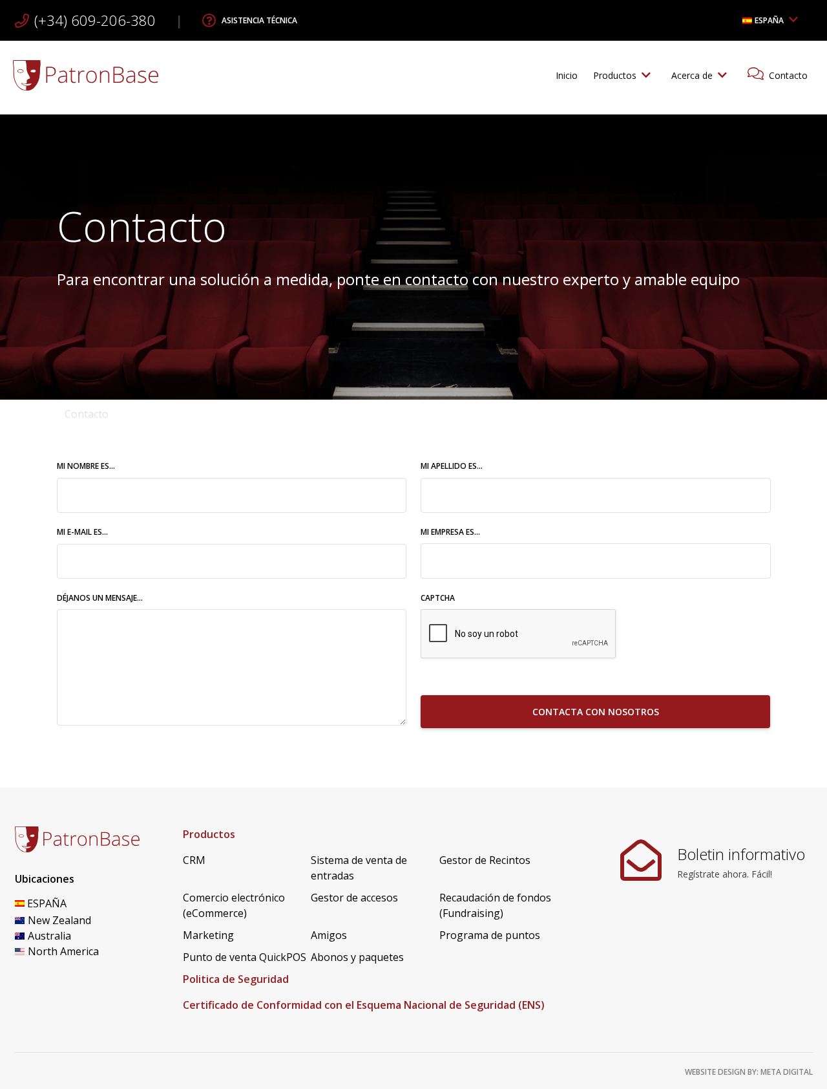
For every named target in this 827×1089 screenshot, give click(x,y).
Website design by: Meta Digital (749, 1071)
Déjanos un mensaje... (100, 597)
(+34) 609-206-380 (95, 20)
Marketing (208, 935)
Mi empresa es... (450, 531)
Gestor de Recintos (484, 860)
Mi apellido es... (483, 465)
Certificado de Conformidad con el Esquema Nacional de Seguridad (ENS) (364, 1005)
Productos (614, 75)
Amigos (329, 935)
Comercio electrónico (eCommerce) (234, 905)
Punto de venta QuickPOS (244, 957)
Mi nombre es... (117, 465)
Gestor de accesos (354, 897)
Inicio (567, 75)
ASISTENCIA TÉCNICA (259, 20)
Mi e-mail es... (113, 531)
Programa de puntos (489, 935)
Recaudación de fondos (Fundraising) (495, 905)
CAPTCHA (438, 597)
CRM (194, 860)
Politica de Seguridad (236, 979)
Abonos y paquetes (357, 957)
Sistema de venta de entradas (359, 868)
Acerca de (692, 75)
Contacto (788, 75)
